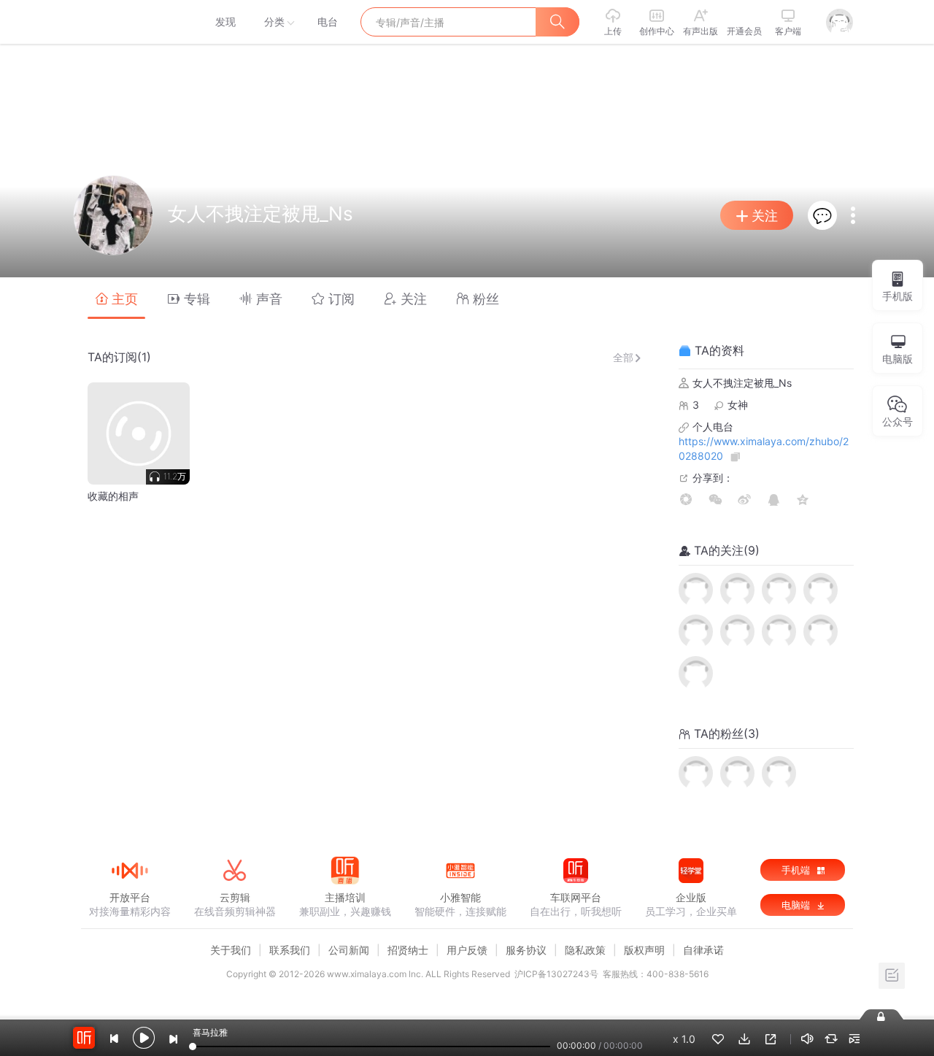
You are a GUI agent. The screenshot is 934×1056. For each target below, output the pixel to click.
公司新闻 (348, 950)
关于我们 (230, 950)
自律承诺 (703, 950)
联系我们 (289, 950)
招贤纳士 (407, 950)
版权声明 (644, 950)
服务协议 (526, 950)
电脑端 (797, 905)
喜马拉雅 (129, 22)
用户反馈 (467, 950)
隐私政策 (585, 950)
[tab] (116, 298)
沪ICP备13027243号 (556, 973)
